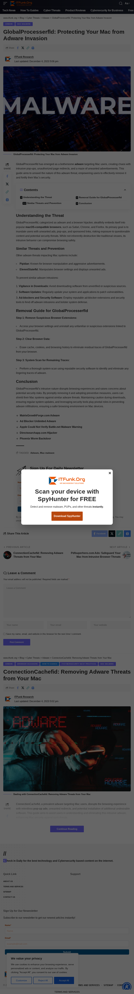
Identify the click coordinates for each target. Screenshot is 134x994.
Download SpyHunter (67, 516)
